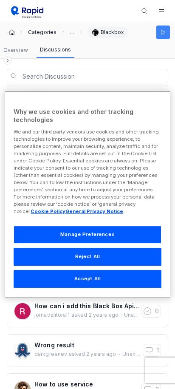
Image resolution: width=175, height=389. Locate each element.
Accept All (87, 278)
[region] (87, 195)
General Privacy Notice (94, 212)
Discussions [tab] (55, 49)
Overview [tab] (15, 50)
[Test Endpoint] (163, 32)
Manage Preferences (87, 235)
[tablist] (37, 50)
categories (42, 32)
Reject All (87, 257)
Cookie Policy (48, 212)
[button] (161, 11)
